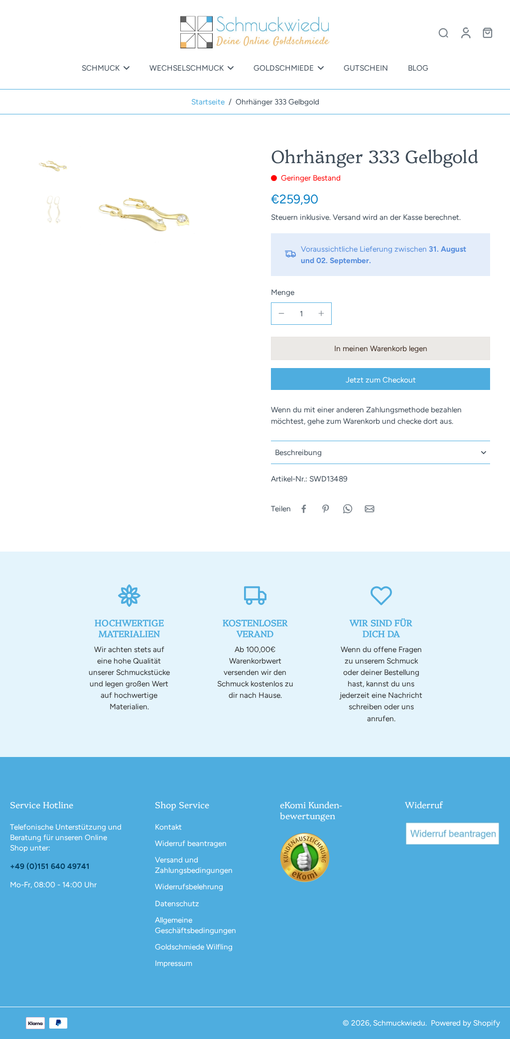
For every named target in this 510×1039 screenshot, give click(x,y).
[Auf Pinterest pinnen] (326, 509)
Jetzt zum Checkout (381, 379)
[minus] (281, 313)
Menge (282, 292)
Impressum (173, 963)
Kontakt (168, 827)
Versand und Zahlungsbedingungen (194, 865)
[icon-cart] (487, 32)
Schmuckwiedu (399, 1023)
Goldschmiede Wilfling (194, 946)
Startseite (208, 101)
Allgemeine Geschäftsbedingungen (195, 925)
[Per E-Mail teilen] (370, 509)
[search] (443, 32)
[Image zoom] (147, 212)
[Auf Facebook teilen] (304, 509)
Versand (348, 217)
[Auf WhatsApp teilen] (348, 509)
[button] (380, 348)
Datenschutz (177, 903)
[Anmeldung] (465, 32)
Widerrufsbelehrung (189, 886)
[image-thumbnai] (54, 165)
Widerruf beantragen (191, 843)
